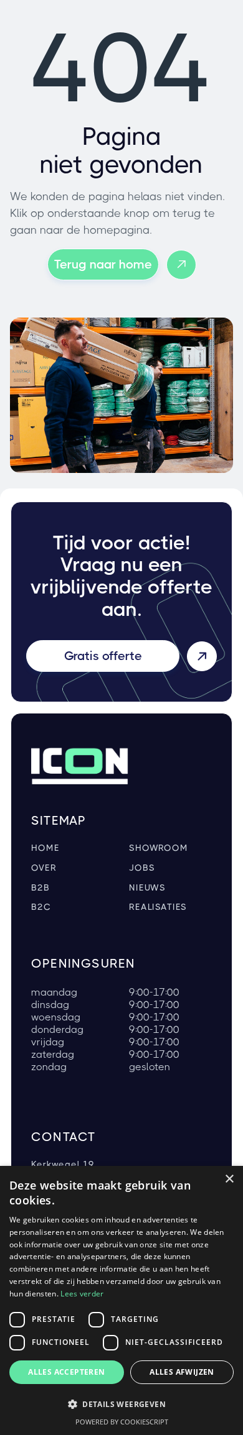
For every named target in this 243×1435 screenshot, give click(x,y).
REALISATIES (158, 907)
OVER (43, 868)
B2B (40, 887)
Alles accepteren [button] (66, 1372)
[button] (121, 1404)
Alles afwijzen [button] (182, 1372)
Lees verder (81, 1293)
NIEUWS (147, 887)
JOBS (142, 868)
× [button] (229, 1179)
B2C (41, 907)
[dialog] (121, 1300)
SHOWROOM (158, 848)
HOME (45, 848)
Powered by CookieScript (121, 1421)
